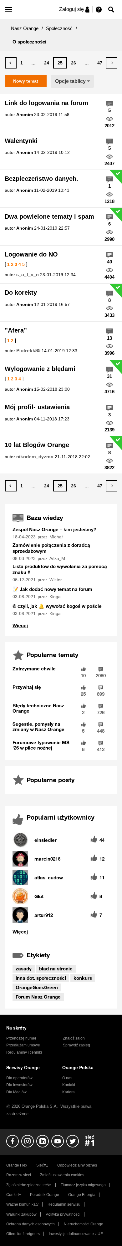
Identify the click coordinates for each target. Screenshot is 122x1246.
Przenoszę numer (21, 1038)
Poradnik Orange (44, 1195)
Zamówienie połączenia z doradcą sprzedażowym (51, 548)
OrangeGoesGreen (37, 987)
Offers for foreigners (23, 1234)
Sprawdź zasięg (76, 1045)
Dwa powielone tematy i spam (49, 216)
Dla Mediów (16, 1092)
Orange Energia (81, 1195)
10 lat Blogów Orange (37, 444)
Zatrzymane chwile (34, 668)
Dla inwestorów (19, 1085)
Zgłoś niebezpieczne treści (29, 1185)
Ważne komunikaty (22, 1204)
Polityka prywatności (63, 1214)
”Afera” (16, 330)
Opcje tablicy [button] (70, 81)
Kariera (68, 1092)
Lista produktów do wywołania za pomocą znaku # (60, 569)
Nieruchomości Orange (83, 1224)
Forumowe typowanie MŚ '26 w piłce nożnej (41, 745)
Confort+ (13, 1195)
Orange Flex (16, 1165)
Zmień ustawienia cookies (62, 1175)
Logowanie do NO (31, 254)
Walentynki (21, 140)
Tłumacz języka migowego (83, 1185)
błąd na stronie (56, 968)
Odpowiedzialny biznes (77, 1165)
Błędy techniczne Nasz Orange (38, 708)
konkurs (83, 978)
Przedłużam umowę (23, 1045)
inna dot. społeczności (41, 978)
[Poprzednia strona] (11, 63)
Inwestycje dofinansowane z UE (76, 1234)
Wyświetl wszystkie (61, 931)
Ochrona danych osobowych (30, 1224)
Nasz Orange (24, 28)
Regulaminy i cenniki (24, 1052)
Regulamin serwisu (64, 1204)
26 (73, 62)
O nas (67, 1078)
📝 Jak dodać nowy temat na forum (52, 589)
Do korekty (21, 292)
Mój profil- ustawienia (37, 407)
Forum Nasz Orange (38, 996)
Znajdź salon (74, 1038)
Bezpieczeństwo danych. (41, 178)
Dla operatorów (19, 1078)
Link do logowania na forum (46, 102)
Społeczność (59, 28)
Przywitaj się (27, 687)
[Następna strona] (111, 63)
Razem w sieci (18, 1175)
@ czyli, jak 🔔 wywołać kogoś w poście (57, 606)
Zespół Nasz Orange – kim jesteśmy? (54, 529)
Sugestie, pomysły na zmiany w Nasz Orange (38, 726)
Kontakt (68, 1085)
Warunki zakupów (21, 1214)
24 (46, 62)
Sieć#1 (42, 1165)
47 (99, 62)
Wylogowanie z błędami (40, 368)
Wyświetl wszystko (20, 625)
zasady (24, 968)
